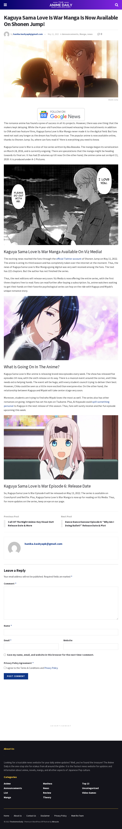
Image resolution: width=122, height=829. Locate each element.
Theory (47, 797)
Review (47, 792)
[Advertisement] (61, 702)
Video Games (89, 792)
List (6, 792)
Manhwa (47, 783)
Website (67, 640)
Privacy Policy (51, 667)
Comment (10, 583)
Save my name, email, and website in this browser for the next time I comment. (50, 654)
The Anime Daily (16, 821)
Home (6, 815)
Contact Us (31, 815)
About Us (18, 815)
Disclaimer (45, 815)
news (90, 34)
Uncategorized (90, 788)
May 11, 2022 (53, 34)
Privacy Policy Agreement (19, 663)
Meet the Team (77, 815)
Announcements (70, 34)
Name (8, 625)
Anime (7, 783)
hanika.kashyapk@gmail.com (28, 34)
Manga (83, 34)
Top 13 (85, 783)
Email (8, 640)
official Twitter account (68, 258)
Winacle (55, 821)
